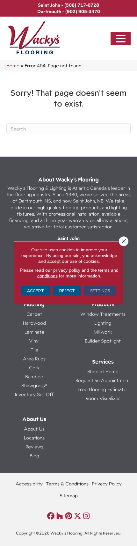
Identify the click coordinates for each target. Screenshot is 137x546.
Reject (67, 290)
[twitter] (77, 516)
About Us (34, 429)
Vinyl (34, 340)
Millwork (103, 332)
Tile (34, 349)
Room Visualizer (103, 398)
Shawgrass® (34, 385)
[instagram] (86, 516)
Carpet (34, 314)
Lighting (102, 323)
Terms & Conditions (67, 483)
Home (12, 65)
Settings (100, 290)
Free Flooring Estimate (103, 389)
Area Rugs (34, 358)
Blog (34, 455)
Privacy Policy (107, 483)
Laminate (34, 332)
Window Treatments (103, 314)
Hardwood (34, 323)
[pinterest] (68, 516)
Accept (35, 290)
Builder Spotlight (103, 340)
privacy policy (66, 270)
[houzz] (59, 516)
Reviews (34, 446)
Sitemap (69, 495)
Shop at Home (103, 371)
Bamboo (34, 376)
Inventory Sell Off (34, 394)
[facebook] (50, 516)
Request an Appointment (103, 380)
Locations (34, 437)
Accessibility (29, 483)
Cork (34, 367)
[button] (121, 38)
